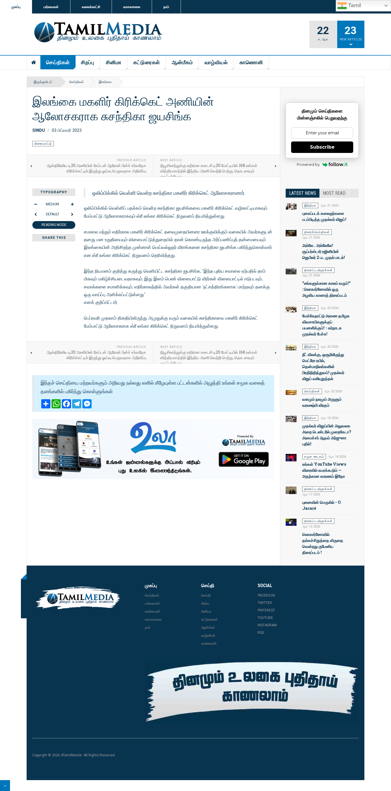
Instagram (267, 625)
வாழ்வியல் (216, 62)
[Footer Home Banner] (252, 692)
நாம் (166, 7)
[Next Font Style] (72, 214)
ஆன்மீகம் (182, 62)
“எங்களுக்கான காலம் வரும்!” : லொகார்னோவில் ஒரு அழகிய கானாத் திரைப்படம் (326, 289)
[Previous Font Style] (35, 214)
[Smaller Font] (35, 204)
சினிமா (114, 62)
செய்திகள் (58, 62)
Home (34, 62)
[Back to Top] (5, 785)
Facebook (266, 595)
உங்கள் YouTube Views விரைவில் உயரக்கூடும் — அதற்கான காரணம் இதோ (324, 470)
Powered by (308, 164)
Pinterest (266, 610)
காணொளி (251, 62)
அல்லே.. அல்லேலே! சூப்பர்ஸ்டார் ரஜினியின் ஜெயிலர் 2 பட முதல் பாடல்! (323, 251)
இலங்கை (105, 82)
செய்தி (206, 595)
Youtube (265, 618)
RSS (261, 633)
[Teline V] (97, 33)
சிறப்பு (87, 62)
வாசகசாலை (131, 7)
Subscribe (322, 147)
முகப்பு (15, 7)
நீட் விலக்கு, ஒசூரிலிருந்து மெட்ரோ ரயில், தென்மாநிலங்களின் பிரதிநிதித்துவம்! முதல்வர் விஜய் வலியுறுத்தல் (323, 366)
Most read (334, 193)
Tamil (354, 5)
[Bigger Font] (72, 204)
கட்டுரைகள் (146, 62)
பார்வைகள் (51, 7)
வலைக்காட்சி (91, 7)
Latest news (302, 193)
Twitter (265, 603)
